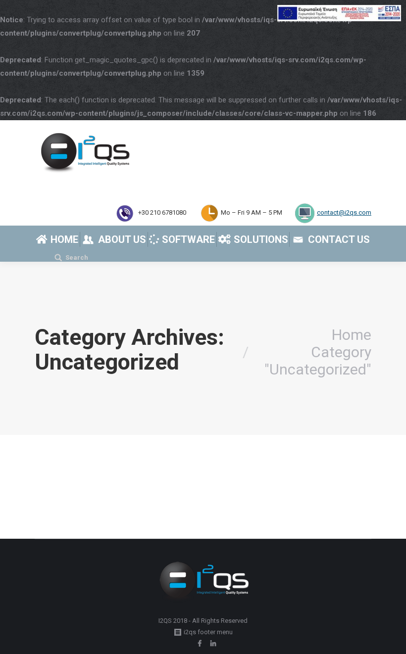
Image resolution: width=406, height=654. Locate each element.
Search (76, 257)
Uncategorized (68, 505)
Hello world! (74, 487)
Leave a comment (210, 505)
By (115, 505)
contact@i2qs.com (344, 212)
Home (351, 334)
